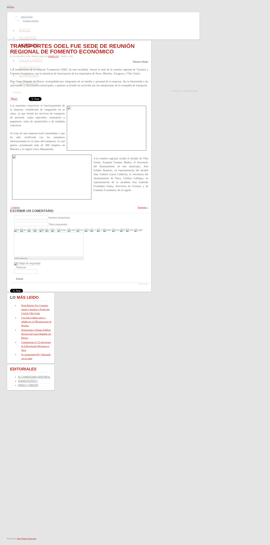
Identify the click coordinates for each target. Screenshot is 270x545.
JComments (143, 284)
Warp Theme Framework (26, 538)
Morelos (53, 56)
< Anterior (15, 207)
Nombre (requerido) (59, 217)
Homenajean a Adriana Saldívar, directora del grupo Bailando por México (36, 334)
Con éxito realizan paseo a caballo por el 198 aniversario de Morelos (36, 321)
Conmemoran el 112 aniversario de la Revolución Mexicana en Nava (36, 346)
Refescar (21, 267)
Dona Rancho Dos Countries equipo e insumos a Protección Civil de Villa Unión (35, 309)
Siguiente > (143, 207)
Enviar (19, 279)
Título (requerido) (58, 224)
